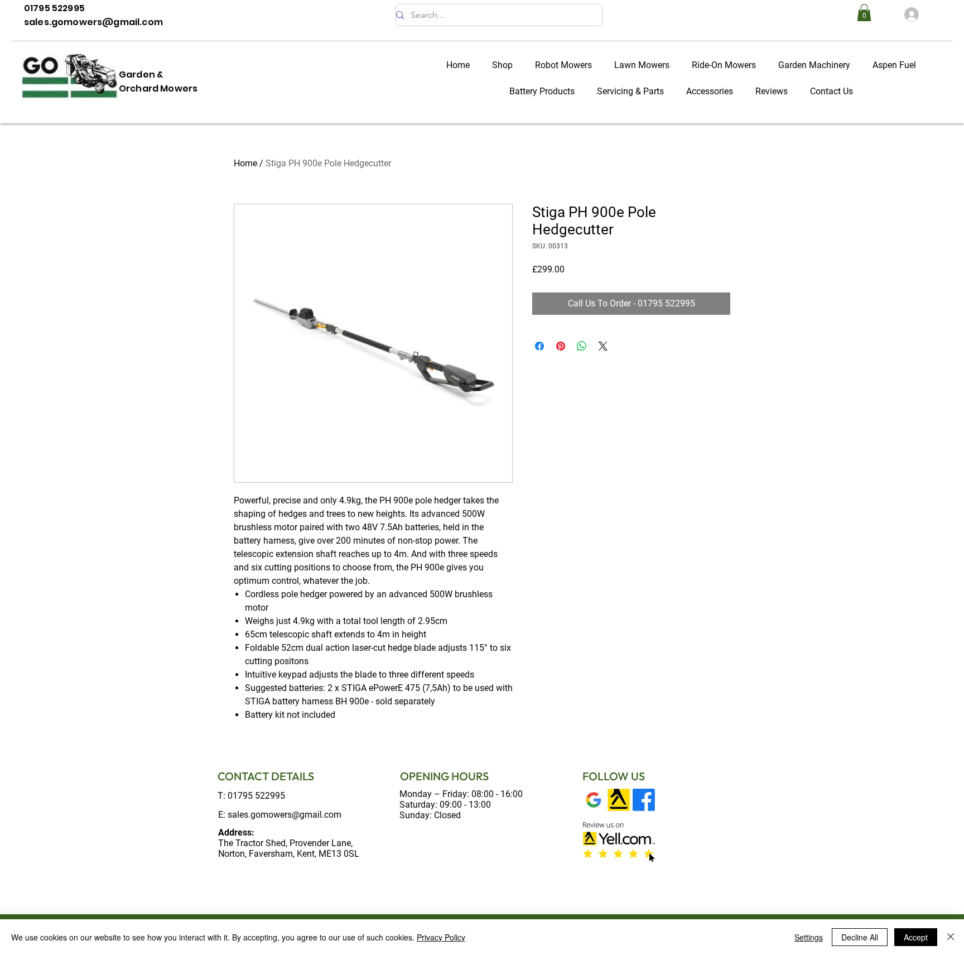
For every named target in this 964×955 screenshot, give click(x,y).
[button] (864, 12)
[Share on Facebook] (539, 346)
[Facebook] (644, 800)
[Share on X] (603, 346)
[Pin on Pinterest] (560, 346)
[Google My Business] (593, 800)
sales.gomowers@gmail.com (284, 814)
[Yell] (619, 800)
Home (245, 163)
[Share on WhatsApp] (582, 346)
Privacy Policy (441, 937)
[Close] (950, 937)
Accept (916, 937)
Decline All (859, 937)
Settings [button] (808, 937)
